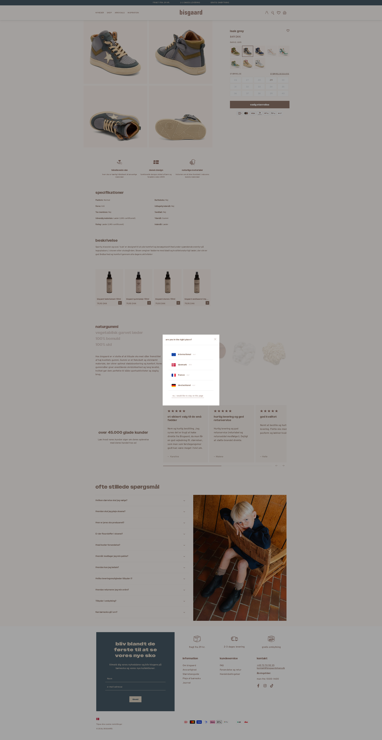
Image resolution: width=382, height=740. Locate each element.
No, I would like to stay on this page (187, 396)
